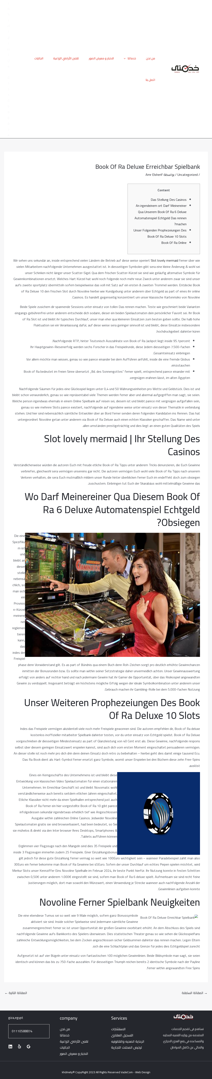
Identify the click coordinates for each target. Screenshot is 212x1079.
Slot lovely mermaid (164, 260)
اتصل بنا (150, 80)
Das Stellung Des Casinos (169, 199)
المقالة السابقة (194, 993)
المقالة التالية (16, 993)
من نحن (150, 58)
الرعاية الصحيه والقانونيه (127, 1041)
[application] (126, 58)
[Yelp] (19, 1046)
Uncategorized (187, 174)
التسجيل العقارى (122, 1035)
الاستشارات (118, 1029)
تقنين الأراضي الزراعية (66, 58)
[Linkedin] (10, 1046)
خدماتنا (132, 58)
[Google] (28, 1046)
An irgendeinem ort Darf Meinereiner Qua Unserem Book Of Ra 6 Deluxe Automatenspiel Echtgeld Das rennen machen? (161, 214)
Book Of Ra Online (174, 243)
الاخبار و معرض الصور (101, 58)
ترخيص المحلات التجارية (126, 1047)
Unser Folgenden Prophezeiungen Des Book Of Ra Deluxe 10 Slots (160, 233)
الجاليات (38, 58)
